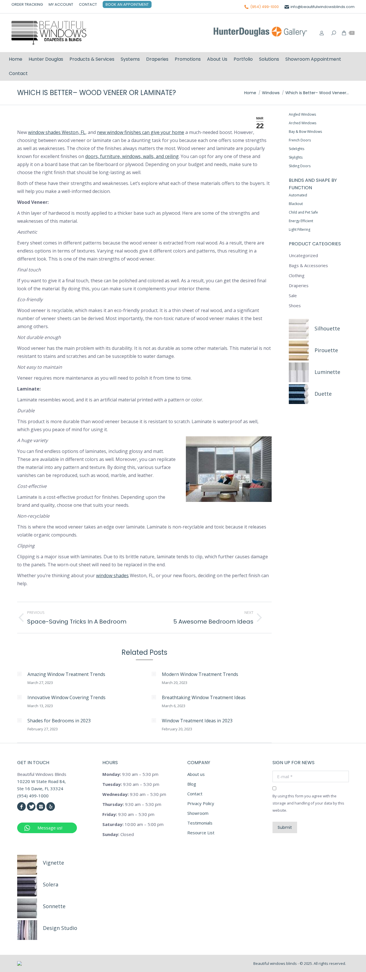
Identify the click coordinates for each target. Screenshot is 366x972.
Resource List (200, 832)
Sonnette (54, 906)
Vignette (53, 862)
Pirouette (326, 350)
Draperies (299, 285)
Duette (323, 393)
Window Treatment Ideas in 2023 (197, 720)
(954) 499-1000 (264, 6)
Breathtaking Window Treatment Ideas (204, 697)
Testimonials (199, 823)
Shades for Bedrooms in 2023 (59, 720)
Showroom (197, 813)
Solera (50, 884)
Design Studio (60, 927)
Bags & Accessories (308, 265)
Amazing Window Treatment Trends (66, 674)
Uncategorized (303, 255)
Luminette (327, 371)
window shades (112, 575)
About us (196, 774)
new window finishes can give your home (140, 132)
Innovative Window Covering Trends (66, 697)
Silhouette (327, 328)
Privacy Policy (200, 803)
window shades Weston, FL (56, 132)
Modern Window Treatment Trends (200, 674)
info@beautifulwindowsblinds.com (323, 6)
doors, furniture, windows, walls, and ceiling (132, 156)
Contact (194, 793)
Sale (293, 295)
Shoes (295, 305)
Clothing (297, 275)
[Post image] (19, 674)
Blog (191, 784)
